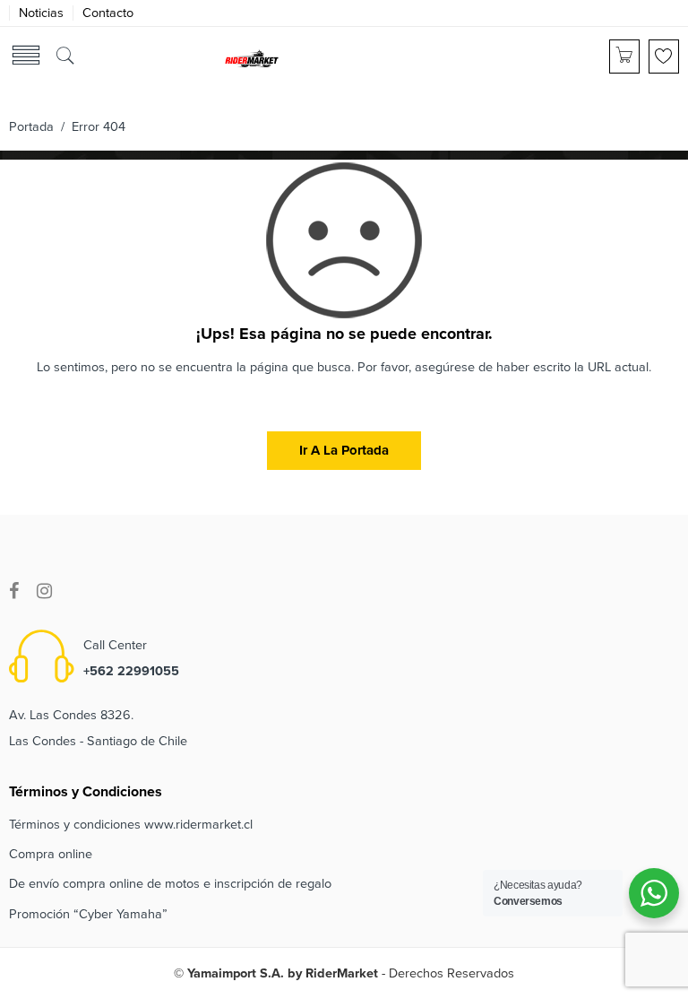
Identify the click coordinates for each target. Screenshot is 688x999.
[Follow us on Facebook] (14, 591)
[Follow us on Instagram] (44, 591)
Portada (31, 127)
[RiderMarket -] (252, 57)
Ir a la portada (344, 450)
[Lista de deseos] (664, 56)
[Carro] (624, 56)
